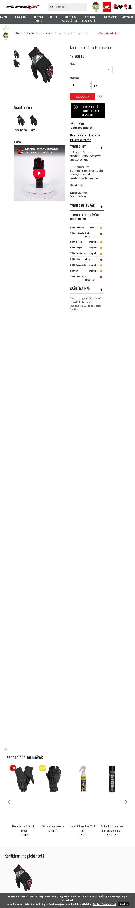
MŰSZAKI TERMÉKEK (37, 19)
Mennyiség (74, 77)
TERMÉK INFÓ (78, 147)
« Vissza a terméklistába (108, 33)
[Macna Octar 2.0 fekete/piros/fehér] (23, 7)
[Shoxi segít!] (96, 7)
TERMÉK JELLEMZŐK (82, 206)
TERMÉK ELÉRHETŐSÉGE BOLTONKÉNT (84, 217)
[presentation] (8, 802)
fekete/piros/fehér (21, 129)
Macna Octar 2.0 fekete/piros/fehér (73, 33)
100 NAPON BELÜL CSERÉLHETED (90, 110)
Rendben (124, 904)
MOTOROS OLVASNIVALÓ (88, 19)
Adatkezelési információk (104, 904)
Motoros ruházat (34, 33)
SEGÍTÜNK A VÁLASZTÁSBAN (69, 19)
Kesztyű (49, 33)
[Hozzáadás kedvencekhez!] (100, 96)
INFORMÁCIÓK (110, 17)
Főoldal (19, 33)
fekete (33, 129)
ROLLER (53, 17)
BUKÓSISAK (20, 17)
